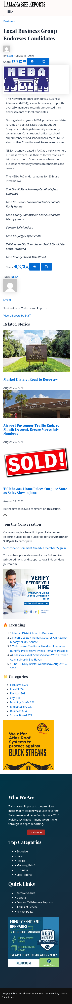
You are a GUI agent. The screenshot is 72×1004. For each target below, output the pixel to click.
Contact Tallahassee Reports (35, 902)
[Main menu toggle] (10, 12)
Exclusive (19, 685)
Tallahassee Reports (32, 993)
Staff (10, 55)
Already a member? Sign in (49, 548)
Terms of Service (27, 907)
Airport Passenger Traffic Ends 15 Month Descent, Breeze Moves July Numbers (31, 429)
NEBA (14, 277)
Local (16, 689)
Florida (17, 693)
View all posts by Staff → (18, 315)
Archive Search (26, 893)
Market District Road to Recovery (30, 379)
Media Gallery (21, 707)
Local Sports (24, 875)
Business (9, 21)
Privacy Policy (25, 911)
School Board (21, 715)
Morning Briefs (22, 702)
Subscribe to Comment (18, 548)
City (15, 698)
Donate (21, 897)
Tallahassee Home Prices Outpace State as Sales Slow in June (35, 490)
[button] (36, 832)
